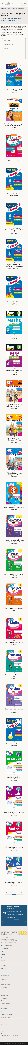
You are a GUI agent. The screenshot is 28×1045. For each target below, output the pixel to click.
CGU (2, 1033)
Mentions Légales (5, 1029)
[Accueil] (7, 3)
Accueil (3, 8)
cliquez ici (16, 919)
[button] (8, 40)
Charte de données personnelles (8, 1026)
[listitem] (2, 951)
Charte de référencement (7, 1024)
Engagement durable (6, 1031)
